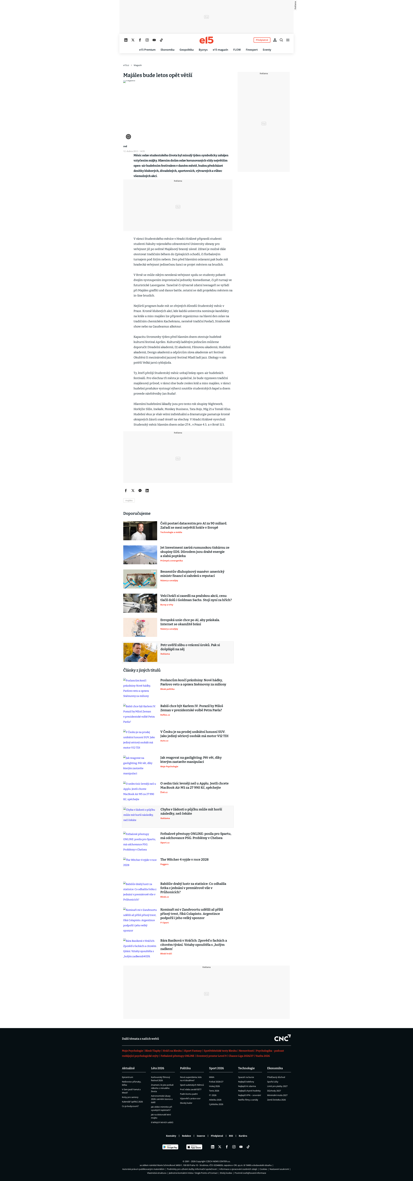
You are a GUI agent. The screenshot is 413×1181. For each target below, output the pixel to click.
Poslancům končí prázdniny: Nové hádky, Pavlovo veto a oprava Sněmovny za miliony (193, 682)
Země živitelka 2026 (276, 1099)
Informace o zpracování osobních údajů (238, 1169)
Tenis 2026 (214, 1090)
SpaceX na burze (246, 1077)
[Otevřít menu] (288, 40)
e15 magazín (220, 49)
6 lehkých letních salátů (162, 1122)
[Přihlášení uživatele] (275, 40)
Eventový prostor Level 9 (211, 1055)
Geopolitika (187, 49)
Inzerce (201, 1136)
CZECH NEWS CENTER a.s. (218, 1161)
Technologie (246, 1068)
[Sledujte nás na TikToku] (161, 40)
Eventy (267, 49)
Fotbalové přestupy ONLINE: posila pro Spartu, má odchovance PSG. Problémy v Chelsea (195, 836)
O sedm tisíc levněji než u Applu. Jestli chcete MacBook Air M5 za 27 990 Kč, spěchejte (194, 785)
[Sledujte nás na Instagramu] (147, 40)
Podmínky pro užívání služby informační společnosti (192, 1169)
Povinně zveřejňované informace (250, 1172)
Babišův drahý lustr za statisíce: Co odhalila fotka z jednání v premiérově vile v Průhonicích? (193, 888)
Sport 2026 (216, 1068)
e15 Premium (147, 49)
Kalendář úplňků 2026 (132, 1101)
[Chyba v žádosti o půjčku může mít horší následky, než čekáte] (140, 816)
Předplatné (217, 1136)
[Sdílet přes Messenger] (140, 490)
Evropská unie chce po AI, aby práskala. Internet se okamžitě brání (190, 622)
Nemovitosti (246, 1050)
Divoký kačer (186, 1102)
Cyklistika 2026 (216, 1104)
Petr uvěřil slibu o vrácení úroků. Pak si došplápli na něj (190, 647)
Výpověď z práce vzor (190, 1098)
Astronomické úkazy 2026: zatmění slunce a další (161, 1099)
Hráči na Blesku (172, 1050)
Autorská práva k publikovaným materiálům (143, 1169)
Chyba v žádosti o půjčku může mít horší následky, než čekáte (191, 811)
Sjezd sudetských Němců (192, 1084)
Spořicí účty (272, 1081)
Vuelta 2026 (262, 1055)
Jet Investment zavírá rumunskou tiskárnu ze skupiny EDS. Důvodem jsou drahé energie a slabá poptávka (194, 552)
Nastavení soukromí (279, 1169)
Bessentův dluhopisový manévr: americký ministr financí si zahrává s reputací (192, 574)
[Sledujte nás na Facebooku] (140, 40)
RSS (231, 1136)
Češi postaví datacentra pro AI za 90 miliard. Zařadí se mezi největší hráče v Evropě (193, 525)
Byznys (203, 49)
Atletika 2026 (215, 1099)
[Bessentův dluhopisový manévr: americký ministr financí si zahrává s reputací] (140, 578)
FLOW (237, 49)
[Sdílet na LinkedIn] (147, 490)
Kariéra (243, 1136)
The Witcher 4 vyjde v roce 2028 (184, 859)
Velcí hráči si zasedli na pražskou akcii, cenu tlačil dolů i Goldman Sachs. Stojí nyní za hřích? (196, 598)
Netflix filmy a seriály (248, 1099)
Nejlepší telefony (246, 1081)
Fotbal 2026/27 (216, 1081)
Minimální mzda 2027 (277, 1095)
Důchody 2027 (274, 1090)
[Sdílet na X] (133, 490)
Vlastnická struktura (156, 1172)
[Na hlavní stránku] (206, 40)
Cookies (263, 1169)
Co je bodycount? (130, 1106)
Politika (185, 1068)
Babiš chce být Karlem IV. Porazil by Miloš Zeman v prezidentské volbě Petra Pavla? (191, 708)
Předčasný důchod (276, 1077)
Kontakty (171, 1136)
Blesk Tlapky (153, 1050)
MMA (211, 1077)
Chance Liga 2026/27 (241, 1055)
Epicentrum (127, 1077)
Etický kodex (226, 1172)
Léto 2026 (157, 1068)
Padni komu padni (189, 1093)
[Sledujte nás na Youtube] (154, 40)
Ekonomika (167, 49)
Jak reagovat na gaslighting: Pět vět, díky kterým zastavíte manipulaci (191, 760)
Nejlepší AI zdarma (247, 1086)
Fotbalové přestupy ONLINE (177, 1055)
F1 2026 (212, 1095)
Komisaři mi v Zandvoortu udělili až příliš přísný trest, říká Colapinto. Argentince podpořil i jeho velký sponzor (191, 914)
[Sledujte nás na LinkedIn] (125, 40)
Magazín (138, 65)
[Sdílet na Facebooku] (125, 490)
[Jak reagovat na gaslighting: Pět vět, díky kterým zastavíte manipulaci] (140, 765)
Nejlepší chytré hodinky (249, 1090)
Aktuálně (128, 1068)
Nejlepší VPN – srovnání (249, 1095)
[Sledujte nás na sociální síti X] (133, 40)
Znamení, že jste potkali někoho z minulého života (162, 1088)
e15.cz (126, 65)
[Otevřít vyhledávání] (281, 40)
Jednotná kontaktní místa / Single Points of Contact (193, 1172)
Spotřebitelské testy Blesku (220, 1050)
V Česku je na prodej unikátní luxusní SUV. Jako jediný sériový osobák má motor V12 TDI (194, 734)
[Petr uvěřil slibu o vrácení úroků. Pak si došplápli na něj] (140, 652)
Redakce (186, 1136)
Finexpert (252, 49)
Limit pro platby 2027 (277, 1086)
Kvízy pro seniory (130, 1097)
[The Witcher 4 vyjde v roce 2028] (140, 866)
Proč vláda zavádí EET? (190, 1089)
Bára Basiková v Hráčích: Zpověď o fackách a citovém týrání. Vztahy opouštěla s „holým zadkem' (193, 945)
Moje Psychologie (132, 1050)
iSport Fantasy (193, 1050)
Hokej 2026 (214, 1086)
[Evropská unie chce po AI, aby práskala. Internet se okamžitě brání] (140, 627)
